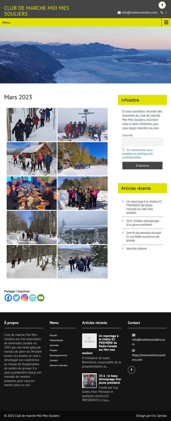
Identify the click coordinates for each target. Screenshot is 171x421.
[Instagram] (24, 297)
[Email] (40, 297)
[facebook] (162, 5)
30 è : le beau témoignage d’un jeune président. (142, 222)
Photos (53, 350)
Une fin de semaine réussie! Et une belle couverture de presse (143, 236)
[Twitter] (16, 297)
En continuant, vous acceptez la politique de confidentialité (137, 153)
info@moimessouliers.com (139, 12)
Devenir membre (58, 365)
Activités (54, 345)
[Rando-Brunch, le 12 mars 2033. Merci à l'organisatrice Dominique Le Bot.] (83, 193)
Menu (6, 22)
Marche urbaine (136, 248)
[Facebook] (8, 297)
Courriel (127, 135)
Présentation (56, 340)
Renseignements (58, 355)
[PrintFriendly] (32, 297)
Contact (54, 360)
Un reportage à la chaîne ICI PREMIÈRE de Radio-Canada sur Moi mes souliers (144, 207)
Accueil (53, 335)
